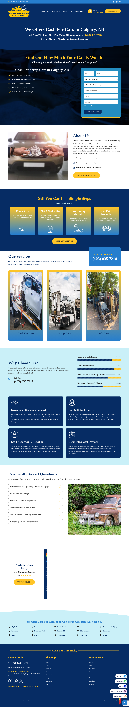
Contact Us (79, 11)
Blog (47, 684)
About (47, 665)
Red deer (92, 669)
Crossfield (92, 681)
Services (48, 669)
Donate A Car (67, 11)
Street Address (88, 105)
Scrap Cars (56, 11)
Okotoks (91, 684)
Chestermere (93, 678)
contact (48, 672)
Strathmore (92, 675)
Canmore (91, 672)
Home (47, 662)
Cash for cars (50, 675)
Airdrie (91, 662)
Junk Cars (45, 11)
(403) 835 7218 (98, 12)
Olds (90, 665)
